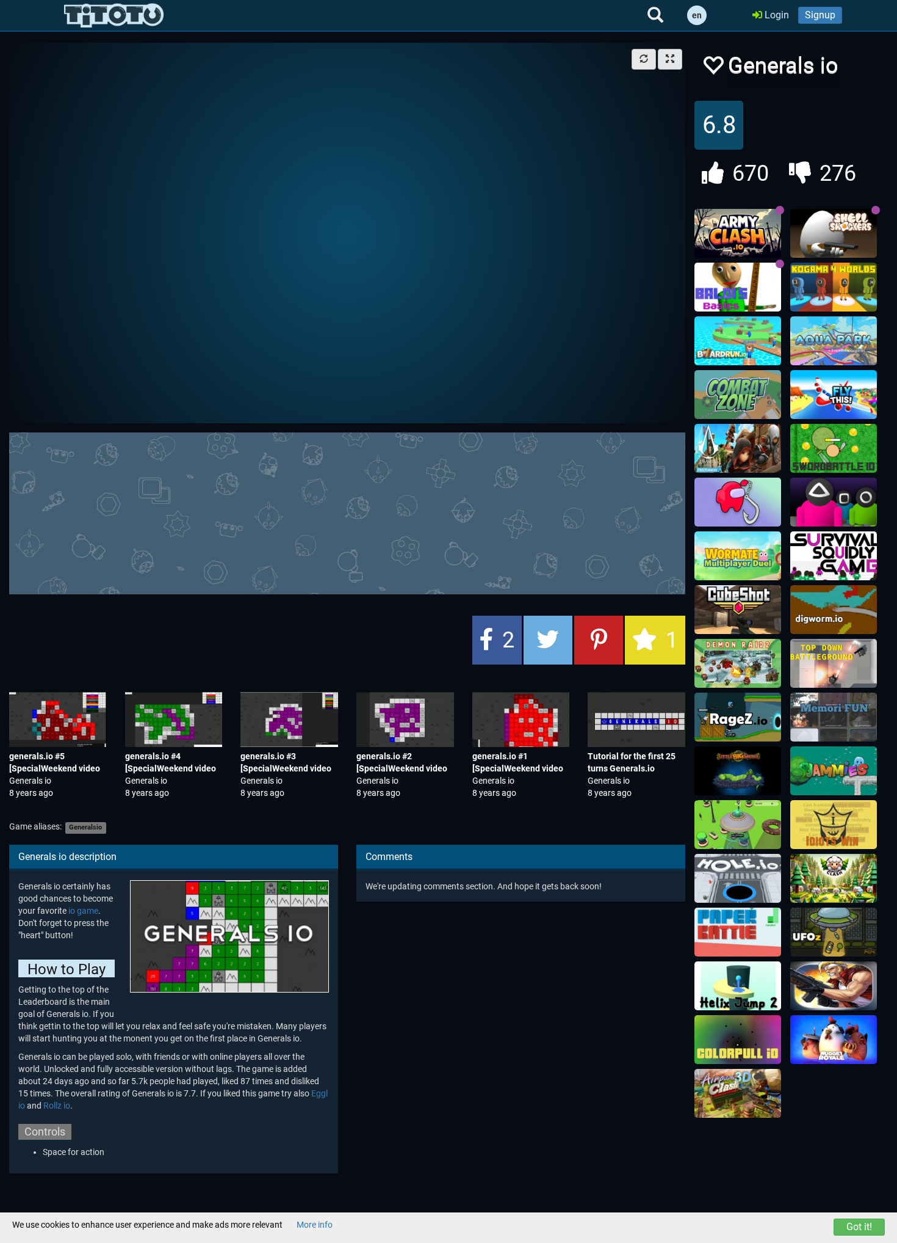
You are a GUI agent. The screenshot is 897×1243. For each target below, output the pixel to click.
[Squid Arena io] (833, 502)
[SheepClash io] (833, 878)
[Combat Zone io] (737, 394)
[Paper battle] (737, 932)
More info (315, 1225)
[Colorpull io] (737, 1039)
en (697, 15)
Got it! (859, 1227)
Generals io (30, 781)
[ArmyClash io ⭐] (737, 233)
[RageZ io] (737, 717)
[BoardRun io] (737, 340)
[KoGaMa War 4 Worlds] (833, 287)
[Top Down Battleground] (833, 663)
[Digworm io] (833, 609)
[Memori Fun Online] (833, 717)
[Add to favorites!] (712, 68)
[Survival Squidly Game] (833, 555)
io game (83, 911)
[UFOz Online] (833, 932)
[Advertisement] (347, 512)
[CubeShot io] (737, 609)
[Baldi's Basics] (737, 287)
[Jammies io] (833, 770)
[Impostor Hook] (737, 502)
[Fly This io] (833, 394)
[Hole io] (737, 878)
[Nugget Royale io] (833, 1039)
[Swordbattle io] (833, 448)
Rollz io (56, 1105)
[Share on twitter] (548, 640)
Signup (820, 15)
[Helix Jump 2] (737, 985)
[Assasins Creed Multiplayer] (737, 448)
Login (775, 15)
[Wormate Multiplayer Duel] (737, 555)
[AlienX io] (737, 824)
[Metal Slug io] (833, 985)
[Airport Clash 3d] (737, 1093)
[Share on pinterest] (598, 640)
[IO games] (114, 15)
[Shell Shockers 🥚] (833, 233)
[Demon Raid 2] (737, 663)
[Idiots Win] (833, 824)
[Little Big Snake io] (737, 770)
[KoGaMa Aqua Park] (833, 340)
